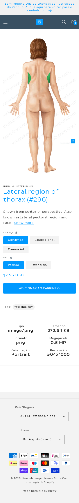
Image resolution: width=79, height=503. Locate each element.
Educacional (45, 240)
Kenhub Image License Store (41, 478)
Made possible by (40, 490)
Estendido (39, 265)
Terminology (23, 307)
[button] (5, 22)
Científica (15, 240)
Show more (24, 223)
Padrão (13, 265)
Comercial (16, 249)
